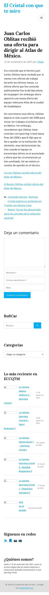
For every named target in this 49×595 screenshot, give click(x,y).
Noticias (33, 196)
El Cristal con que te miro (23, 8)
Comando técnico (17, 196)
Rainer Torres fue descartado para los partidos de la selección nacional (22, 214)
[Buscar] (37, 325)
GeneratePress (26, 588)
